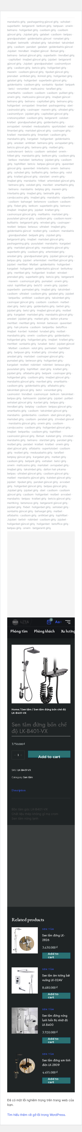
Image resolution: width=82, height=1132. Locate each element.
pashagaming (57, 105)
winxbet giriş (48, 222)
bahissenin (29, 398)
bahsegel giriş (43, 511)
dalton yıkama (59, 318)
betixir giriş (63, 306)
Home (15, 709)
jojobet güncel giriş (61, 256)
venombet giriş (53, 390)
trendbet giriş (66, 55)
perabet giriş (45, 419)
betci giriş (26, 306)
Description (19, 790)
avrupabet (28, 105)
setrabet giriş (60, 507)
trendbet (23, 51)
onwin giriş (13, 97)
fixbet (26, 507)
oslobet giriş (33, 184)
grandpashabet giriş (30, 122)
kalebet (33, 331)
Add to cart (49, 756)
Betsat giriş (57, 51)
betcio (29, 151)
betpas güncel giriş (48, 163)
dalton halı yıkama (55, 469)
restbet (11, 226)
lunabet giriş (47, 331)
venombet (23, 88)
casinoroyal (41, 394)
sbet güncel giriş (61, 415)
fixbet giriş (20, 205)
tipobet (59, 84)
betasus (33, 226)
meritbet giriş (22, 272)
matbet (64, 302)
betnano (12, 30)
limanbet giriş (15, 130)
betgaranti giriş (29, 222)
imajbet (11, 42)
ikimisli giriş (45, 76)
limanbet (42, 105)
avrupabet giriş (64, 143)
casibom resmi (62, 218)
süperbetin (68, 197)
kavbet (22, 331)
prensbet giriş (15, 276)
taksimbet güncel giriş (20, 390)
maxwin (12, 71)
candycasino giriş (18, 197)
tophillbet (20, 163)
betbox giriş (57, 172)
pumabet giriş (15, 360)
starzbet (44, 176)
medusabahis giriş (41, 452)
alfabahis (34, 448)
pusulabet (37, 243)
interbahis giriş (16, 193)
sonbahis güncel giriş (20, 511)
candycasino (15, 427)
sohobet (65, 21)
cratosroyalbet (16, 117)
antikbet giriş (28, 76)
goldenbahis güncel (39, 38)
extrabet (47, 461)
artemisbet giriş (55, 251)
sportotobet (59, 126)
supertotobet (50, 448)
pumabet (47, 281)
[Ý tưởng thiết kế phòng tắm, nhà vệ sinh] (22, 622)
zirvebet (68, 436)
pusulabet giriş (16, 369)
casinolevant (15, 151)
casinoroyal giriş (30, 281)
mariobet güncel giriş (38, 130)
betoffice (61, 327)
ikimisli (41, 323)
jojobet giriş (32, 113)
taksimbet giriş (61, 297)
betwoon (52, 323)
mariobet (24, 159)
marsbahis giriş (16, 21)
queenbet (29, 168)
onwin (69, 25)
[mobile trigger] (66, 622)
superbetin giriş (49, 205)
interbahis (43, 168)
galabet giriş (14, 80)
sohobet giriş (22, 172)
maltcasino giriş (26, 465)
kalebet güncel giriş (59, 477)
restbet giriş (40, 230)
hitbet (41, 180)
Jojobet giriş (30, 34)
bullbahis (12, 222)
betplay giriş (42, 189)
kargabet (32, 138)
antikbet (30, 143)
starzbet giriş (47, 440)
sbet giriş (12, 306)
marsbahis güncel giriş (55, 247)
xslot (70, 126)
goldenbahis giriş (54, 122)
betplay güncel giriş (19, 457)
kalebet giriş (53, 436)
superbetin (13, 25)
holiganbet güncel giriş (56, 427)
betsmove (40, 201)
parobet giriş (64, 440)
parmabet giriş (30, 289)
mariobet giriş (60, 214)
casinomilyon (15, 113)
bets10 (38, 285)
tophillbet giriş (23, 285)
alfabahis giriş (31, 373)
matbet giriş (56, 147)
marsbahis (30, 180)
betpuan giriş (22, 352)
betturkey (37, 159)
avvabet (66, 494)
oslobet (63, 117)
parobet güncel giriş (46, 482)
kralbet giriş (52, 209)
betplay (29, 406)
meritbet (22, 264)
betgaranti (28, 25)
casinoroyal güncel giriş (21, 214)
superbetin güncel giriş (52, 80)
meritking (13, 503)
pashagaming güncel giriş (42, 21)
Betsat (40, 436)
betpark (70, 84)
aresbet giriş (14, 256)
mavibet (48, 184)
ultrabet (44, 226)
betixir (22, 519)
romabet (27, 126)
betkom (33, 205)
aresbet (18, 143)
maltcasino (37, 88)
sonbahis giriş (27, 343)
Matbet (34, 264)
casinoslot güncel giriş (20, 436)
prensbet (12, 76)
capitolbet (15, 59)
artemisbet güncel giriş (61, 180)
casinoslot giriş (16, 109)
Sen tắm (26, 709)
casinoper (33, 109)
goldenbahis (14, 84)
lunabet (42, 343)
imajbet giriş (14, 180)
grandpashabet (16, 38)
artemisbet (39, 260)
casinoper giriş (61, 130)
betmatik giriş (52, 193)
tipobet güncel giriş (57, 71)
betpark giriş (36, 235)
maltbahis (44, 214)
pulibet (69, 398)
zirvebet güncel (64, 419)
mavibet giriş (44, 381)
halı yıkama (21, 327)
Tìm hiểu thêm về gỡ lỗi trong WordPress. (36, 1115)
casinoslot (13, 394)
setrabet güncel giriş (19, 402)
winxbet (62, 272)
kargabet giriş (41, 457)
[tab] (19, 790)
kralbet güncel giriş (25, 176)
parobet (31, 46)
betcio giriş (38, 67)
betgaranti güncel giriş (53, 503)
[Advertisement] (41, 574)
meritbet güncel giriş (60, 260)
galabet (44, 34)
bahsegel (26, 201)
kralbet (11, 122)
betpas (67, 34)
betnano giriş (15, 101)
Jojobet (11, 51)
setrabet (52, 151)
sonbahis (47, 84)
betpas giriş (14, 260)
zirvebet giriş (56, 352)
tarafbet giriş (53, 88)
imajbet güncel (40, 51)
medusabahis (42, 126)
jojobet (52, 59)
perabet (28, 444)
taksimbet (54, 42)
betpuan (58, 25)
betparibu (14, 297)
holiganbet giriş (28, 30)
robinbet (36, 364)
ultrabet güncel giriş (29, 473)
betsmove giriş (29, 503)
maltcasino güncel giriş (36, 97)
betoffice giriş (60, 523)
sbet (70, 105)
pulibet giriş (66, 92)
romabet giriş (61, 38)
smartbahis (14, 92)
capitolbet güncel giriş (54, 113)
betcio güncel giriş (18, 147)
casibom (56, 34)
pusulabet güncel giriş (20, 218)
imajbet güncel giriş (34, 59)
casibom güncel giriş (31, 71)
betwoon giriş (34, 360)
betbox (13, 159)
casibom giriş (48, 30)
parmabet (50, 348)
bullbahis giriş (40, 172)
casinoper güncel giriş (20, 302)
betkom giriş (44, 25)
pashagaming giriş (18, 243)
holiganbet (30, 80)
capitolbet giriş (46, 101)
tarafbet (59, 452)
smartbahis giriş (64, 184)
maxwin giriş (48, 109)
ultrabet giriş (38, 42)
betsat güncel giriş (30, 55)
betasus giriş (62, 364)
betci (12, 88)
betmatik (23, 42)
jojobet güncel (65, 343)
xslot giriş (37, 348)
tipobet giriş (24, 482)
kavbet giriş (41, 402)
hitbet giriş (13, 155)
